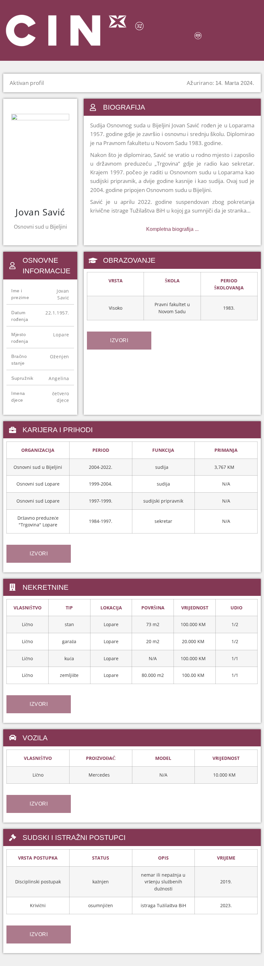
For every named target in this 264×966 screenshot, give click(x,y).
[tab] (119, 341)
